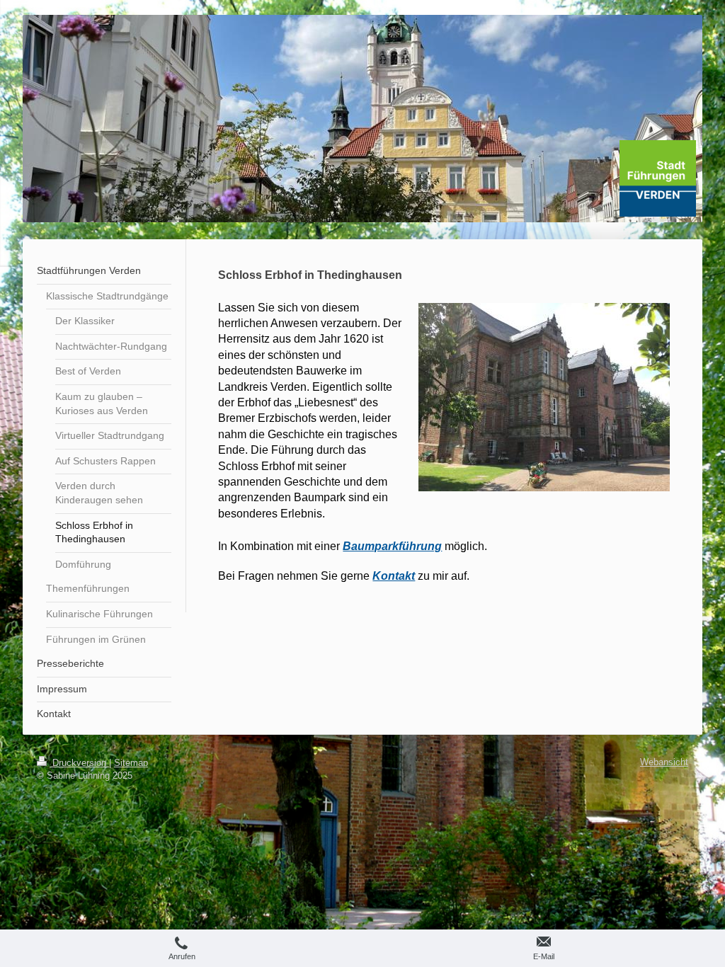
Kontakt (393, 576)
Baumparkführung (392, 546)
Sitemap (131, 762)
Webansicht (664, 762)
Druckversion (79, 762)
